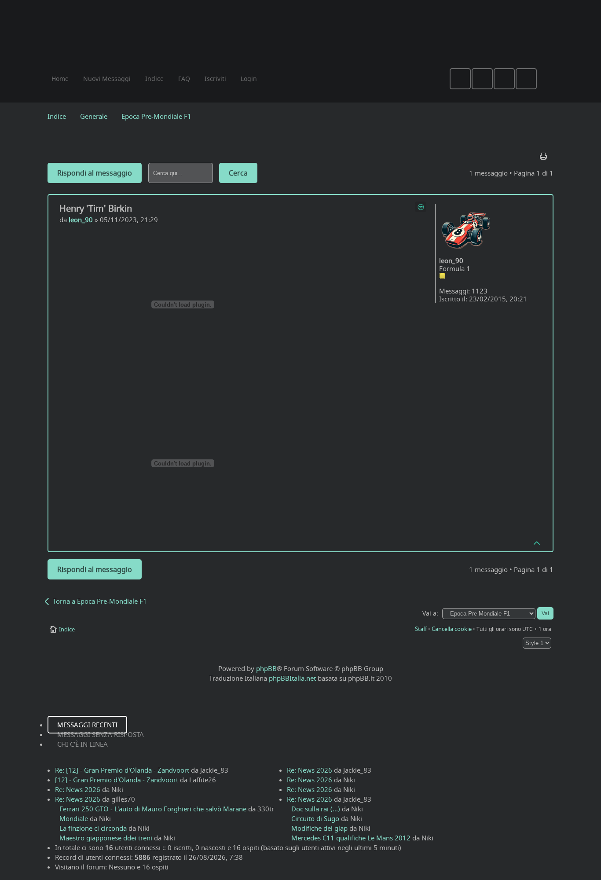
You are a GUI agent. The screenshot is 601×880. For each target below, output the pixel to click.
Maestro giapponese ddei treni (105, 837)
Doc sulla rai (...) (315, 808)
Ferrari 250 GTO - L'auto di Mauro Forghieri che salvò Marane (152, 808)
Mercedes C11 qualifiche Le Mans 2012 (350, 837)
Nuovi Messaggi (107, 78)
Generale (93, 116)
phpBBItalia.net (292, 678)
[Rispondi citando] (420, 206)
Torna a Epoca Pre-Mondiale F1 (100, 601)
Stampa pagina (544, 154)
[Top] (537, 542)
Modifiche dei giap (319, 828)
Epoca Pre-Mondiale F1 (156, 116)
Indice (57, 116)
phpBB (266, 668)
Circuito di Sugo (315, 818)
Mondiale (73, 818)
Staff (421, 629)
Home (60, 78)
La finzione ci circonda (93, 828)
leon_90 (81, 219)
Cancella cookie (452, 629)
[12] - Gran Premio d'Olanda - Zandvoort (116, 779)
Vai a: (430, 613)
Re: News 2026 (77, 789)
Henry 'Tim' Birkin (95, 208)
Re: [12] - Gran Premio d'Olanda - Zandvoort (122, 770)
